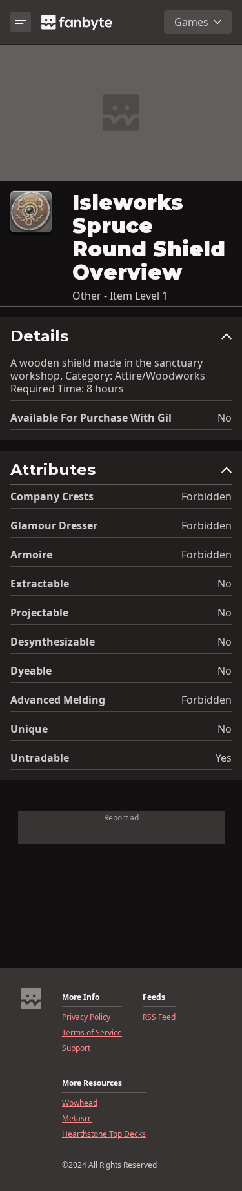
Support (76, 1048)
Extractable (39, 583)
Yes (224, 757)
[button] (121, 339)
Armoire (31, 554)
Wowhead (79, 1103)
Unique (29, 728)
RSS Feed (159, 1017)
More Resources (92, 1083)
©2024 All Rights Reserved (109, 1165)
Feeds (154, 997)
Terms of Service (92, 1033)
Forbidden (206, 496)
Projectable (39, 612)
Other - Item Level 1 (120, 295)
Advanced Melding (57, 699)
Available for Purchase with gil (91, 417)
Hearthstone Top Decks (104, 1134)
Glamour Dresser (53, 525)
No (224, 417)
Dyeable (31, 670)
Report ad (121, 817)
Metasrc (77, 1119)
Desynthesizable (52, 641)
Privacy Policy (86, 1017)
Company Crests (52, 496)
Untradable (39, 757)
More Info (80, 997)
